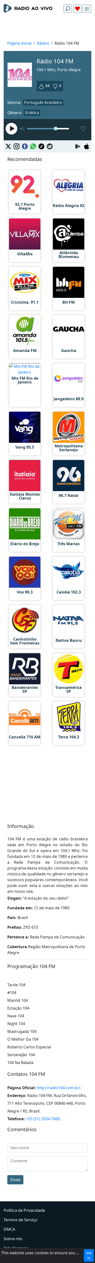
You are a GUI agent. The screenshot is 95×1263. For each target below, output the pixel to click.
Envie (15, 1179)
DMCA (9, 1229)
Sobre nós (13, 1238)
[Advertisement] (47, 28)
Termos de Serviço (21, 1219)
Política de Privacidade (24, 1210)
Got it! (89, 1255)
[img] (87, 9)
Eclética (32, 112)
